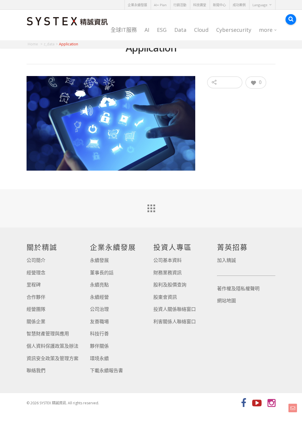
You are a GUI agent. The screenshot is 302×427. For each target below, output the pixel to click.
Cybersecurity (233, 29)
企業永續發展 (137, 5)
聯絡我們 (36, 370)
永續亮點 (99, 284)
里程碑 (34, 284)
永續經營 (99, 297)
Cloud (201, 29)
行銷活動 (179, 5)
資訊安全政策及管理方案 (52, 358)
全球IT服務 (124, 29)
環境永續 (99, 358)
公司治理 (99, 309)
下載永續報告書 (106, 370)
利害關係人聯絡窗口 (174, 321)
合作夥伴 (36, 297)
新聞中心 (219, 5)
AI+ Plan (160, 5)
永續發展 (99, 260)
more (266, 29)
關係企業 (36, 321)
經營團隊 (36, 309)
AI (147, 29)
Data (180, 29)
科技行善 (99, 333)
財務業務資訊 (167, 272)
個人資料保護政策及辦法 (52, 346)
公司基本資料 (167, 260)
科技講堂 (199, 5)
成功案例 (239, 5)
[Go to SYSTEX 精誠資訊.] (35, 44)
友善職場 (99, 321)
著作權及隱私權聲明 (238, 288)
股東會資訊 (165, 297)
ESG (162, 29)
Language (259, 5)
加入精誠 (226, 260)
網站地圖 (226, 300)
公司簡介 (36, 260)
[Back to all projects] (151, 207)
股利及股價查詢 (169, 284)
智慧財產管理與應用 (48, 333)
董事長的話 (102, 272)
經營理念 (36, 272)
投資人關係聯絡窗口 (174, 309)
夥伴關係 (99, 346)
